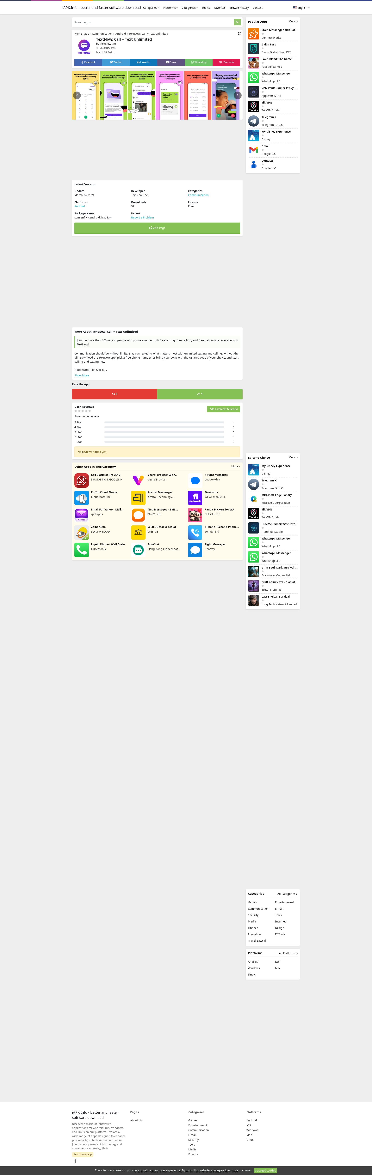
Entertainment (284, 902)
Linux (251, 974)
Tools (278, 915)
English (302, 7)
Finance (253, 928)
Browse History (239, 7)
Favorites (220, 7)
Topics (206, 7)
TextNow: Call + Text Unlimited (148, 33)
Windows (254, 968)
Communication (102, 33)
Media (252, 921)
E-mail (279, 908)
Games (252, 902)
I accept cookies (265, 1170)
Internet (280, 921)
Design (279, 928)
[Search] (237, 22)
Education (254, 934)
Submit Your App (83, 1154)
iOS (277, 961)
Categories (150, 7)
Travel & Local (257, 940)
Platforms (169, 7)
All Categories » (287, 894)
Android (120, 33)
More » (235, 466)
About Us (136, 1120)
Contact (258, 7)
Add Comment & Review (224, 409)
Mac (278, 968)
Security (253, 915)
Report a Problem (142, 217)
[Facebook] (74, 1160)
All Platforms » (288, 953)
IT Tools (280, 934)
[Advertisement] (157, 150)
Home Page (81, 33)
